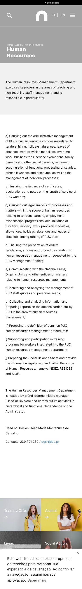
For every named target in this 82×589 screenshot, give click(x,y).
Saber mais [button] (37, 580)
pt (54, 15)
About (18, 44)
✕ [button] (78, 552)
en (63, 15)
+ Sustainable (52, 2)
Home (10, 44)
